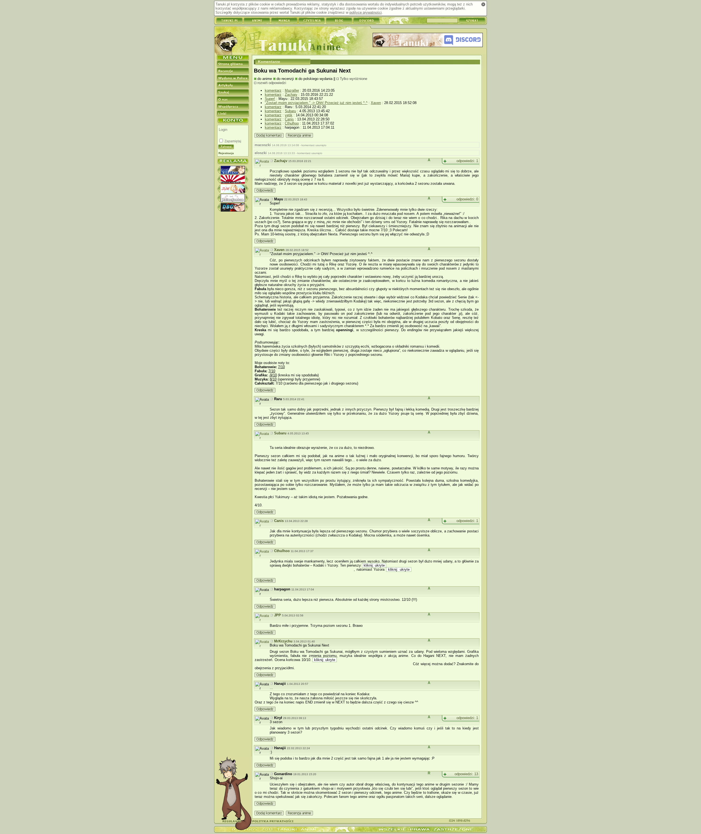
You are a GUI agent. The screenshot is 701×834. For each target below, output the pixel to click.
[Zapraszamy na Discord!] (428, 40)
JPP (277, 615)
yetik (288, 115)
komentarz (273, 90)
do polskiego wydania (315, 79)
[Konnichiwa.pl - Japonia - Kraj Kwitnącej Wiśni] (233, 182)
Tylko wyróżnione (353, 79)
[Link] (272, 160)
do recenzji (285, 79)
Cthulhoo (292, 123)
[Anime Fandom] (233, 201)
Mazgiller (292, 90)
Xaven (376, 103)
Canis (289, 119)
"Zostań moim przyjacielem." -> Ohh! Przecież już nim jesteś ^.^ (316, 103)
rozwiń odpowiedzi (271, 83)
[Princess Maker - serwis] (233, 192)
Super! (270, 99)
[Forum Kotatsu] (233, 173)
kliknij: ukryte (374, 565)
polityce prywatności (365, 12)
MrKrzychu (283, 641)
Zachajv (291, 95)
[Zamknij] (483, 4)
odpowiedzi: (467, 161)
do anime (264, 79)
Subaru (290, 111)
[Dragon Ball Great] (233, 210)
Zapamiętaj (232, 141)
